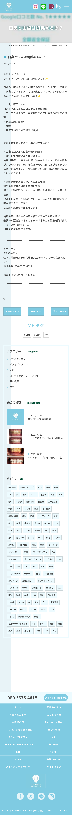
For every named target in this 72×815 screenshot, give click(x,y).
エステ (57, 537)
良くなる (52, 595)
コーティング (44, 516)
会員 (36, 602)
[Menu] (67, 6)
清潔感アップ (24, 616)
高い (46, 530)
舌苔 (38, 631)
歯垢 (18, 631)
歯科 (36, 509)
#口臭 (27, 334)
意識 (51, 566)
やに (5, 298)
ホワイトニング (27, 487)
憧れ (34, 545)
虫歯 (24, 494)
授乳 (10, 523)
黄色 (18, 530)
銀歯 (10, 509)
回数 (18, 523)
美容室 (11, 545)
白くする (49, 559)
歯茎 (52, 494)
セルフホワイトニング (18, 624)
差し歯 (47, 523)
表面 (12, 386)
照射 (52, 624)
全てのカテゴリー (19, 358)
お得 (18, 566)
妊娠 (56, 516)
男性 (18, 509)
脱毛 (48, 537)
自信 (38, 573)
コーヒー (12, 609)
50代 (43, 566)
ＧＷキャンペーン (45, 580)
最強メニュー (28, 580)
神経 (26, 595)
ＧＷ (59, 559)
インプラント (14, 552)
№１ (40, 537)
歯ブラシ (28, 631)
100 (34, 595)
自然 (54, 631)
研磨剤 (19, 501)
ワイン (23, 609)
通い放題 (14, 381)
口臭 (32, 516)
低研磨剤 (46, 509)
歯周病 (41, 501)
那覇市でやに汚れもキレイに (19, 274)
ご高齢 (11, 602)
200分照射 (48, 573)
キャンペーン (14, 559)
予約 (10, 566)
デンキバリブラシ (19, 364)
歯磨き (27, 523)
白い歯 (27, 530)
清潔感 (37, 530)
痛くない (20, 537)
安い (40, 487)
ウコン (25, 588)
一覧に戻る (36, 311)
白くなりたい (14, 573)
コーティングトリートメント (24, 375)
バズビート (37, 588)
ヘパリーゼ (13, 588)
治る (60, 588)
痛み (24, 516)
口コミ (31, 537)
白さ (46, 631)
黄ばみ (37, 523)
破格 (18, 595)
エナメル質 (53, 501)
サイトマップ (54, 766)
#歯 (46, 334)
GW (53, 552)
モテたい (28, 573)
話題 (26, 552)
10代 (26, 566)
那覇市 (37, 616)
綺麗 (42, 545)
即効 (10, 595)
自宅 (56, 523)
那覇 (56, 487)
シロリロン (23, 545)
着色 (10, 631)
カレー (33, 609)
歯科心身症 (13, 516)
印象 (42, 595)
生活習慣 (54, 602)
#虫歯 (37, 334)
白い (10, 494)
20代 (35, 566)
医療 (54, 530)
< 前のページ (12, 311)
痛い (10, 501)
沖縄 (48, 487)
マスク (21, 602)
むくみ (43, 624)
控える (43, 609)
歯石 (60, 494)
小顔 (34, 624)
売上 (44, 602)
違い (10, 537)
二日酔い (50, 588)
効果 (10, 530)
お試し (11, 616)
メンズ (27, 509)
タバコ (33, 494)
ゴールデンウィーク (32, 559)
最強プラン (13, 580)
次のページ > (59, 311)
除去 (60, 624)
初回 (52, 609)
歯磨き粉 (30, 501)
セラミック (53, 545)
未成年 (43, 494)
